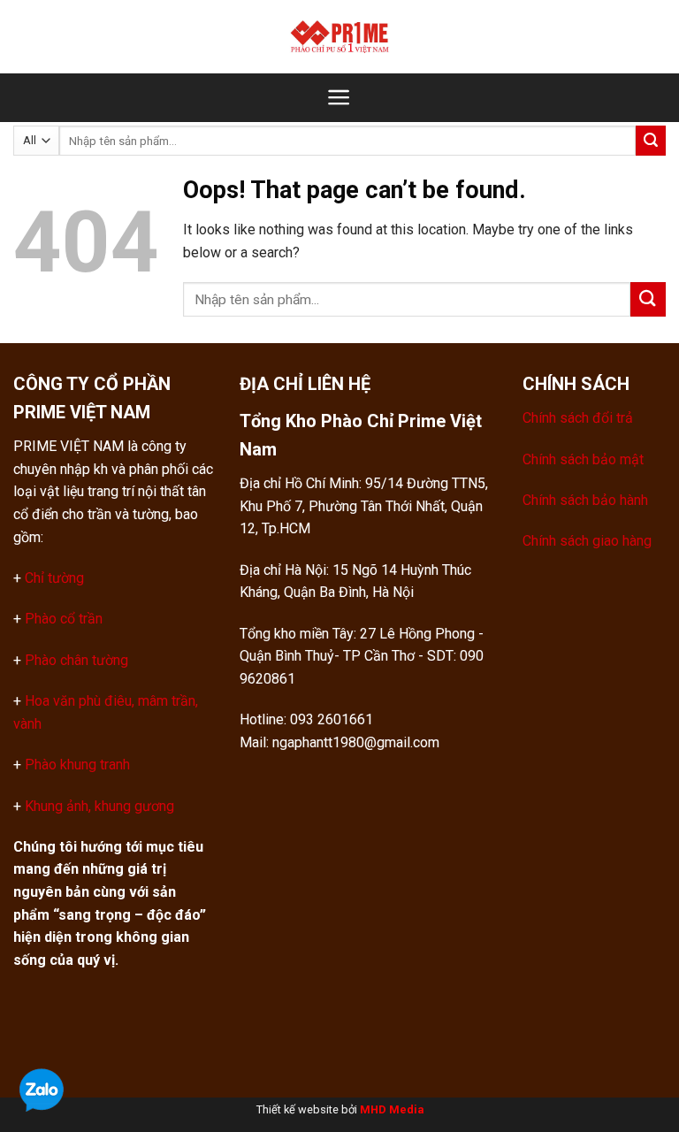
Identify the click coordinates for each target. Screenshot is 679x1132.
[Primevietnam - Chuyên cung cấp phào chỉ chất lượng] (339, 36)
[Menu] (339, 97)
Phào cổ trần (64, 618)
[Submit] (651, 141)
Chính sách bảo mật (583, 459)
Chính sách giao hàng (587, 540)
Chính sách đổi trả (578, 417)
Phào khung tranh (77, 764)
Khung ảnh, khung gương (99, 806)
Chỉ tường (54, 578)
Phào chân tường (76, 660)
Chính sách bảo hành (585, 500)
